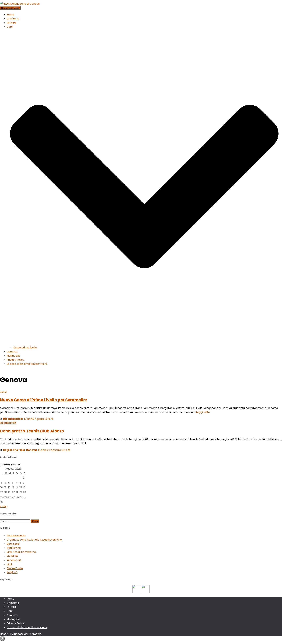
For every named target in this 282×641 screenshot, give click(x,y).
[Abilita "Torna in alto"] (2, 638)
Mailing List (13, 356)
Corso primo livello (25, 347)
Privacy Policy (15, 360)
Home (10, 14)
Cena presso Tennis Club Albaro (32, 431)
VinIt (9, 564)
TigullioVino (14, 548)
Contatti (12, 351)
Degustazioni (8, 423)
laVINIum (12, 556)
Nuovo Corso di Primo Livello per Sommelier (43, 400)
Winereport (14, 560)
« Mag (3, 506)
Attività (11, 23)
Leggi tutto (203, 412)
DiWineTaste (15, 568)
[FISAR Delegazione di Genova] (20, 4)
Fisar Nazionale (16, 535)
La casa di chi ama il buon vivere (27, 364)
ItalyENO (12, 572)
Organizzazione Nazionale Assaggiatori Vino (34, 540)
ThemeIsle (35, 634)
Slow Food (13, 544)
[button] (144, 343)
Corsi (3, 392)
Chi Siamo (13, 18)
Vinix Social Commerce (21, 552)
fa (38, 419)
